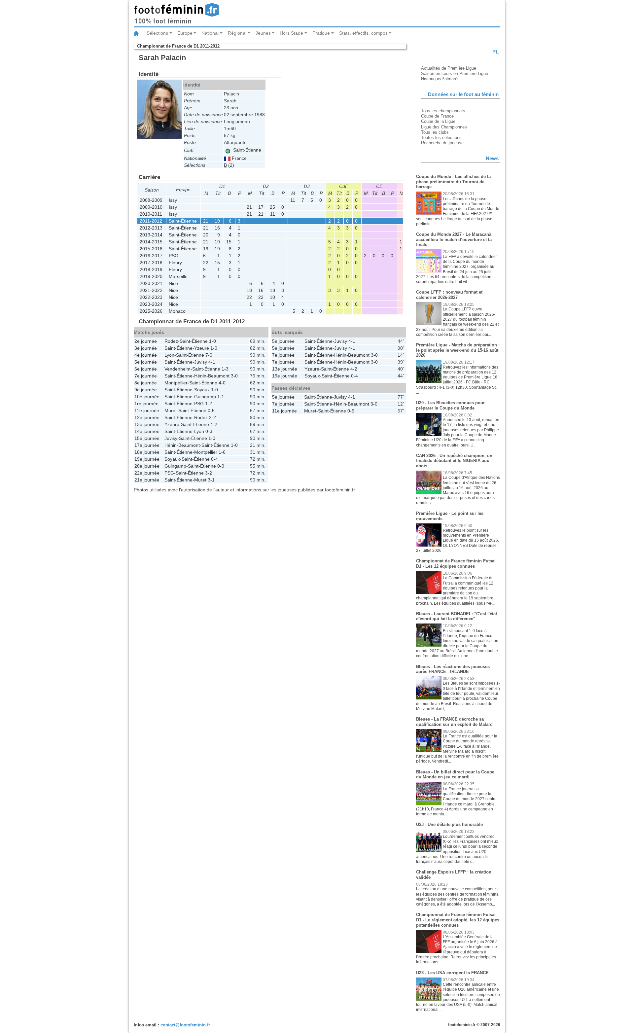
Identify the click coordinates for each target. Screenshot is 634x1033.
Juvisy (200, 362)
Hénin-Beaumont (211, 375)
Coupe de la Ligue (438, 121)
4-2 (213, 424)
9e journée (145, 389)
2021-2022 (151, 290)
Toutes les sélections (441, 137)
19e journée (146, 459)
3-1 (211, 479)
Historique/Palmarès (440, 78)
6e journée (145, 369)
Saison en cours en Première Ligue (454, 73)
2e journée (145, 341)
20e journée (146, 466)
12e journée (146, 417)
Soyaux (202, 389)
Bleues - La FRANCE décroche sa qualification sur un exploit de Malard (454, 722)
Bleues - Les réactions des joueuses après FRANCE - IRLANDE (453, 669)
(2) (229, 165)
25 (272, 207)
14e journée (146, 431)
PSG (173, 255)
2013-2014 (151, 234)
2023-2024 (151, 304)
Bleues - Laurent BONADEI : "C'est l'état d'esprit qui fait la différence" (456, 616)
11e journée (146, 410)
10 (272, 297)
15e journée (146, 438)
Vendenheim (177, 369)
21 (249, 207)
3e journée (145, 348)
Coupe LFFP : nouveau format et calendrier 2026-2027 (449, 295)
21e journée (146, 479)
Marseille (178, 276)
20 (205, 234)
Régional (237, 33)
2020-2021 (151, 283)
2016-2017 (151, 255)
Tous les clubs (435, 132)
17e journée (146, 445)
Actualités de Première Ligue (448, 68)
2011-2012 (151, 221)
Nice (173, 283)
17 (261, 207)
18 (249, 290)
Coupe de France (437, 116)
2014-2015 (151, 241)
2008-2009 (151, 200)
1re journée (146, 403)
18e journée (146, 452)
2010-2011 (151, 214)
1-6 (222, 452)
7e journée (145, 375)
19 (217, 221)
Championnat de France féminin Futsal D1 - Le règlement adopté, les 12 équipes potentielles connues (457, 919)
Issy (173, 200)
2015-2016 (151, 248)
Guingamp (205, 396)
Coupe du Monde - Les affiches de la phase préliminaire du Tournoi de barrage (453, 181)
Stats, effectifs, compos (363, 33)
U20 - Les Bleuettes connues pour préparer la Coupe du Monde (450, 405)
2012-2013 (151, 228)
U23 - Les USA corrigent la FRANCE (452, 972)
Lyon (169, 355)
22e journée (146, 473)
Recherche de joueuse (442, 142)
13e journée (146, 424)
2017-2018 (151, 262)
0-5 (211, 410)
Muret (170, 410)
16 (217, 228)
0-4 (214, 459)
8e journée (145, 382)
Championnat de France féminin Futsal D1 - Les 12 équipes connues (456, 563)
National (210, 33)
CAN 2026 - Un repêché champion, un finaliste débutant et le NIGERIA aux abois (454, 460)
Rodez (171, 341)
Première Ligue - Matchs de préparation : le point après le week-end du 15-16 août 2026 (458, 350)
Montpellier (176, 382)
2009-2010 (151, 207)
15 (228, 241)
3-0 (234, 375)
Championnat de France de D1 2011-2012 (178, 46)
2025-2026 (151, 311)
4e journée (145, 355)
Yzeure (201, 348)
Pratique (321, 33)
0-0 (220, 466)
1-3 (225, 369)
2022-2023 (151, 297)
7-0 (208, 355)
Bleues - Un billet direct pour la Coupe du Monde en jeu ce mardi (455, 774)
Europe (185, 33)
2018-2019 (151, 269)
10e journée (146, 396)
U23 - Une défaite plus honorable (449, 824)
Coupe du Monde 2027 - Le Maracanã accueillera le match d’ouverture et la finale (454, 239)
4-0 (222, 382)
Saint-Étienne (246, 150)
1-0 (212, 341)
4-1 (211, 362)
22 (205, 262)
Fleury (175, 262)
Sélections (157, 33)
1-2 (208, 403)
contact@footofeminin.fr (185, 1024)
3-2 (208, 473)
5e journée (145, 362)
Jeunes (263, 33)
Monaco (177, 311)
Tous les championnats (443, 110)
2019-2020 (151, 276)
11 (292, 200)
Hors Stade (291, 33)
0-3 (208, 431)
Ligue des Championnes (444, 127)
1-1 (220, 396)
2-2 (212, 417)
